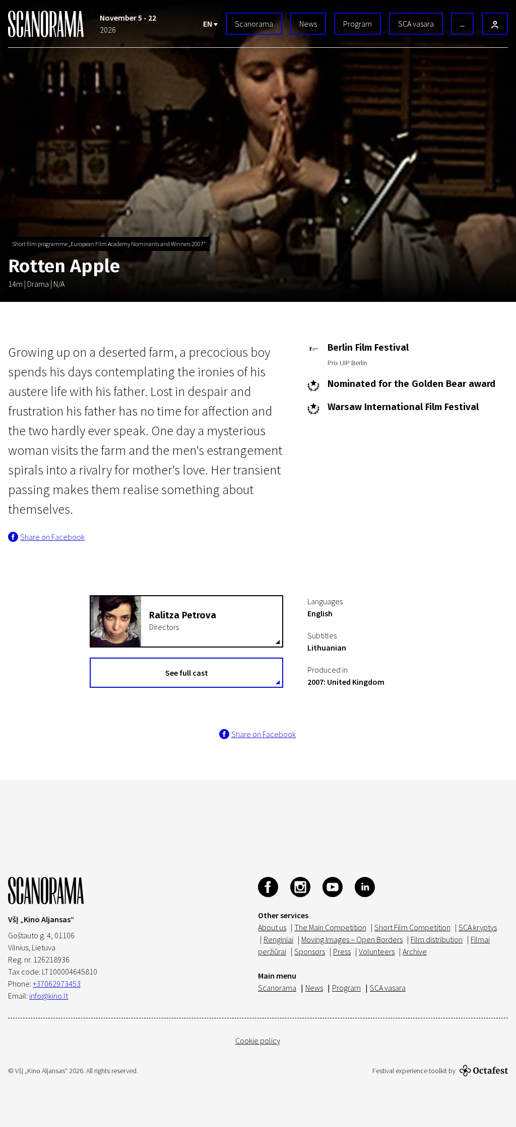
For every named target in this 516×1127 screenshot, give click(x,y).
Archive (415, 951)
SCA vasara (416, 24)
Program (357, 24)
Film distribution (437, 939)
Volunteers (377, 951)
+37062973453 (57, 984)
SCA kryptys (478, 927)
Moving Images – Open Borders (352, 939)
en (208, 24)
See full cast (186, 673)
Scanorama (254, 24)
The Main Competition (330, 927)
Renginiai (278, 939)
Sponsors (309, 951)
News (308, 24)
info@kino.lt (48, 996)
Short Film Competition (412, 927)
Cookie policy (257, 1040)
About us (272, 927)
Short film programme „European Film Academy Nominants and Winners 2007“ (109, 244)
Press (342, 951)
